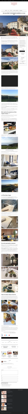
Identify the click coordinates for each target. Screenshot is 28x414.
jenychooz (4, 361)
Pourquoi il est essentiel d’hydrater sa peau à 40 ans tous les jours (9, 404)
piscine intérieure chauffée (10, 197)
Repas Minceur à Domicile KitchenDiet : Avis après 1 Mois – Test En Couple (15, 356)
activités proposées (7, 106)
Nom (1, 375)
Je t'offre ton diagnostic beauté (22, 45)
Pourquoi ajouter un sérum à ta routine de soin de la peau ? (10, 408)
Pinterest (8, 342)
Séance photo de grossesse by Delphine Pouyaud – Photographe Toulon (5, 347)
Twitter (6, 342)
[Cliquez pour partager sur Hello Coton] (3, 335)
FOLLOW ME (22, 57)
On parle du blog (9, 0)
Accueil (2, 0)
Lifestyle (11, 10)
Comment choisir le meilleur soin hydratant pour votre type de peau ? (10, 396)
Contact (13, 0)
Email (16, 342)
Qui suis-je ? (5, 0)
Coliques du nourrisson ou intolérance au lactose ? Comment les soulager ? (9, 356)
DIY (8, 10)
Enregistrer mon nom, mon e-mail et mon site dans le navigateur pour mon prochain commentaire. (9, 382)
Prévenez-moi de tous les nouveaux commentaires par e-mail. (6, 384)
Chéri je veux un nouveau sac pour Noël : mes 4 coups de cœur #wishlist (3, 356)
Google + (11, 342)
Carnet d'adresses (12, 12)
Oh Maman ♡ (21, 10)
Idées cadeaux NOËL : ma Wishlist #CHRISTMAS (14, 346)
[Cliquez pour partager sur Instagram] (7, 335)
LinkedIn (14, 342)
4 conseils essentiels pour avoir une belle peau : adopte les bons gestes (10, 392)
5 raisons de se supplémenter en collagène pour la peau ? (10, 401)
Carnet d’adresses (15, 10)
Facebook (3, 342)
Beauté (6, 10)
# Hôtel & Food (8, 12)
